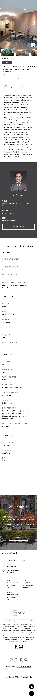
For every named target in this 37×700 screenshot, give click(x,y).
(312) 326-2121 (11, 572)
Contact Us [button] (18, 538)
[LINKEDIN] (21, 660)
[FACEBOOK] (11, 660)
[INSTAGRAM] (16, 660)
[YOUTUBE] (26, 660)
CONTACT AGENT (18, 227)
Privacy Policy (27, 677)
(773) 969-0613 (8, 213)
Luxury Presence (24, 666)
